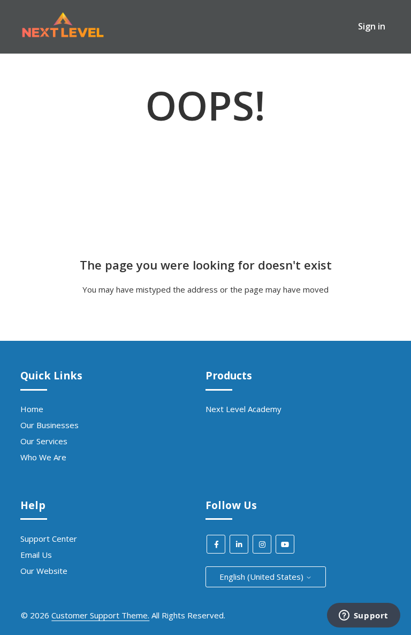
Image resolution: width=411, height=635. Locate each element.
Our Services (43, 441)
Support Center (48, 538)
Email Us (36, 554)
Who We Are (43, 457)
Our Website (43, 570)
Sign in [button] (371, 26)
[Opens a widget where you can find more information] (363, 616)
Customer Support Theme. (100, 615)
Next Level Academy (243, 409)
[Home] (62, 35)
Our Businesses (49, 425)
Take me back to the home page (205, 311)
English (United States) (262, 576)
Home (31, 409)
